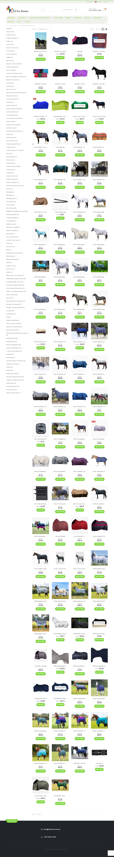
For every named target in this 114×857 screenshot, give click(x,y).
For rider (22, 17)
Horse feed (77, 17)
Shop (19, 21)
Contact (28, 21)
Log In (106, 1)
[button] (102, 29)
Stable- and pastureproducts (39, 17)
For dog (87, 17)
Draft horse (58, 17)
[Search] (76, 9)
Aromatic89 (97, 17)
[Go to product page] (40, 40)
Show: (92, 29)
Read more (80, 122)
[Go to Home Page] (6, 26)
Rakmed (68, 17)
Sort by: (34, 29)
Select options (41, 59)
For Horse (11, 17)
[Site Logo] (17, 9)
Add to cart (60, 57)
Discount (11, 21)
